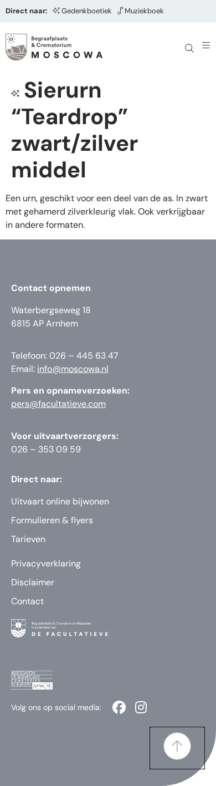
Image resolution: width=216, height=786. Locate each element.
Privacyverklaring (46, 563)
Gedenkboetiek (86, 11)
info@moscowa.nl (73, 369)
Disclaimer (32, 582)
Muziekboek (144, 11)
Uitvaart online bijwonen (60, 501)
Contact (27, 601)
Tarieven (28, 539)
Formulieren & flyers (52, 520)
